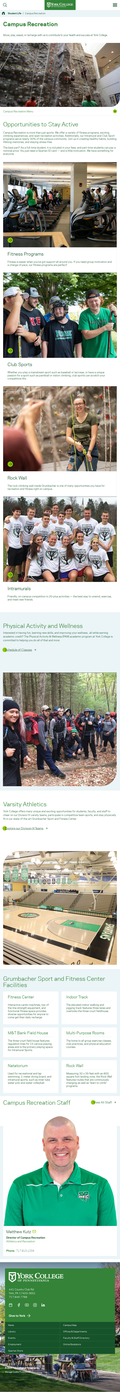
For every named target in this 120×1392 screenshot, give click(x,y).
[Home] (5, 13)
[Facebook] (19, 1305)
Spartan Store (15, 1350)
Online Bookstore (72, 1344)
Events (11, 1337)
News (11, 1325)
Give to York (17, 1316)
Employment (14, 1344)
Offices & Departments (75, 1331)
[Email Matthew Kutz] (34, 1231)
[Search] (5, 4)
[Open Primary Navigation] (115, 5)
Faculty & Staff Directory (76, 1337)
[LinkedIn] (43, 1305)
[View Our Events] (10, 1305)
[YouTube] (27, 1305)
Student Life (14, 13)
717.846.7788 (18, 1297)
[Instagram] (35, 1305)
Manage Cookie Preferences (17, 1371)
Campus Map (70, 1325)
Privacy (111, 1371)
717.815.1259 (25, 1250)
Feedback (101, 1371)
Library (12, 1331)
